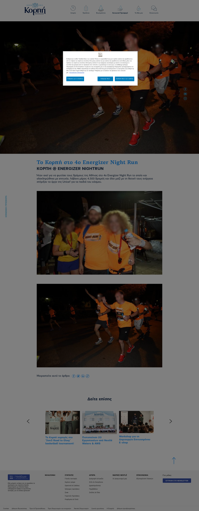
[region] (100, 68)
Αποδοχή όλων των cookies (124, 78)
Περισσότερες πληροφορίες (76, 72)
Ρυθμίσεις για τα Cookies (75, 78)
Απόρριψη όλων (105, 78)
